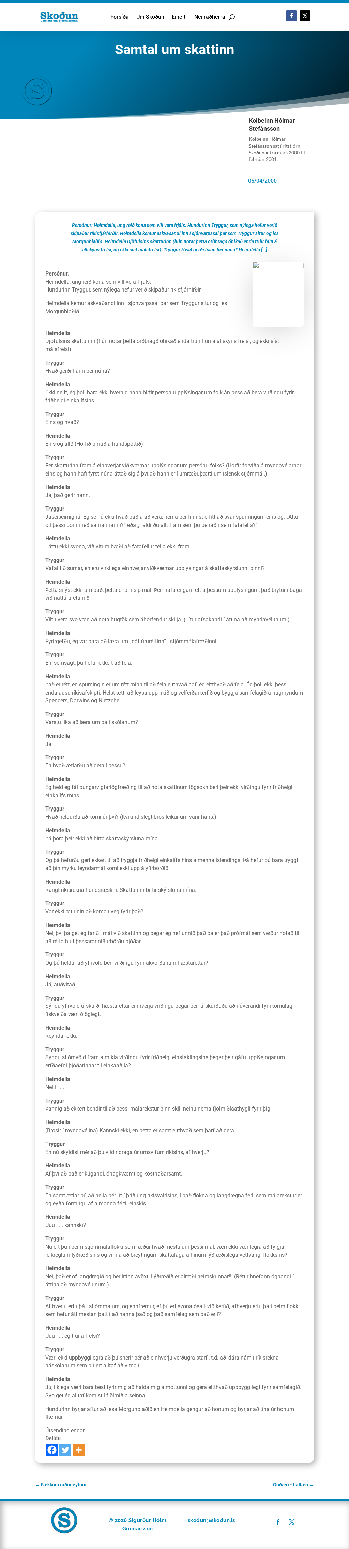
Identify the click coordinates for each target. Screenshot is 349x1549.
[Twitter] (65, 1450)
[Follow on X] (305, 15)
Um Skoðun (150, 17)
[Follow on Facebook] (291, 15)
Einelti (179, 17)
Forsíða (119, 17)
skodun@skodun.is (211, 1520)
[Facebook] (52, 1450)
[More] (79, 1450)
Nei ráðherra (209, 17)
